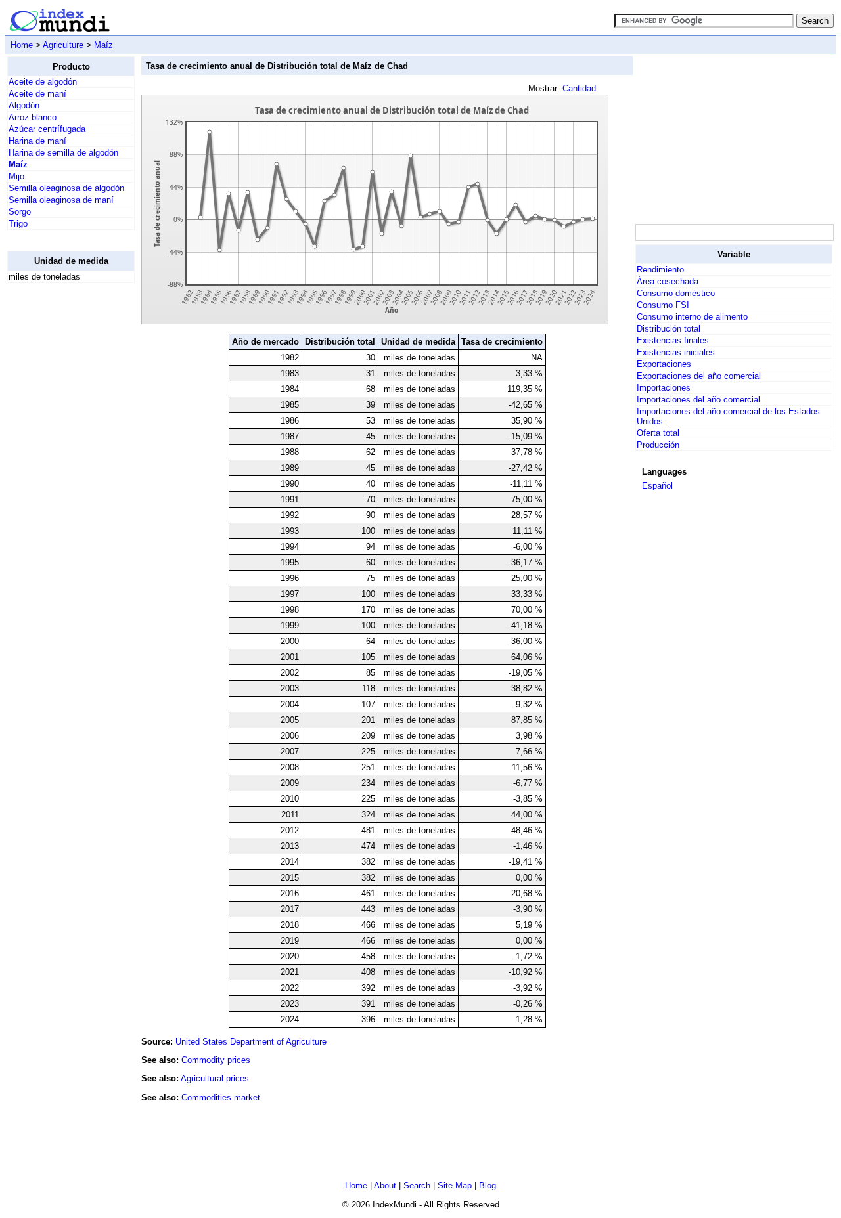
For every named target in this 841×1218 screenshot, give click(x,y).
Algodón (24, 105)
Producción (658, 445)
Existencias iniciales (676, 352)
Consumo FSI (663, 305)
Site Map (455, 1185)
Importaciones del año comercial (698, 399)
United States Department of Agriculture (251, 1042)
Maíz (103, 45)
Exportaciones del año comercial (699, 376)
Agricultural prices (215, 1078)
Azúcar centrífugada (47, 129)
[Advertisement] (59, 490)
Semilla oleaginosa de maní (61, 200)
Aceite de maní (37, 93)
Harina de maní (37, 141)
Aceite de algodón (43, 82)
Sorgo (20, 212)
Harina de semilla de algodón (63, 153)
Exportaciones (664, 364)
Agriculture (63, 45)
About (385, 1185)
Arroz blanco (33, 117)
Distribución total (668, 329)
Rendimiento (660, 269)
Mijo (16, 176)
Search (416, 1185)
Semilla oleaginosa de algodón (66, 188)
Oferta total (658, 433)
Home (22, 45)
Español (657, 485)
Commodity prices (215, 1060)
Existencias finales (673, 340)
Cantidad (579, 88)
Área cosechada (667, 281)
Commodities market (220, 1097)
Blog (487, 1185)
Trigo (18, 223)
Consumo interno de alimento (692, 317)
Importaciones (664, 388)
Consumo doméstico (676, 293)
